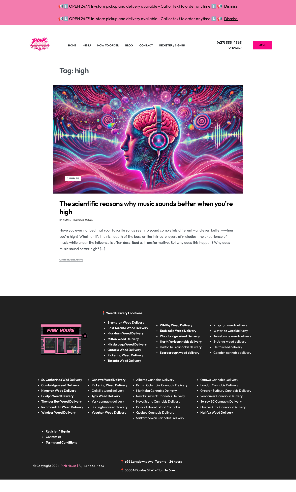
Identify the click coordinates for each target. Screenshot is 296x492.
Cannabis (73, 178)
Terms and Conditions (61, 442)
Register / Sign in (58, 431)
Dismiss (231, 6)
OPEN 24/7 (235, 47)
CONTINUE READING (71, 259)
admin (66, 219)
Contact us (53, 437)
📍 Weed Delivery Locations (122, 313)
